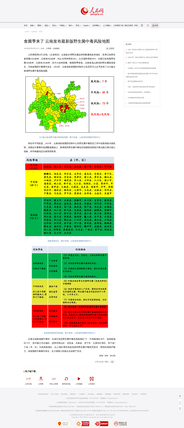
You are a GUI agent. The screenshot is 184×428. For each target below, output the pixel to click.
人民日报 (28, 384)
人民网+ (41, 384)
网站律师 (126, 394)
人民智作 (91, 384)
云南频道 (34, 31)
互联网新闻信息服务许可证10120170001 (62, 406)
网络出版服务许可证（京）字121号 (104, 411)
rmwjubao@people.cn (121, 402)
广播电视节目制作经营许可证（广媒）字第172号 (119, 406)
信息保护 (135, 394)
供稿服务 (99, 394)
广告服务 (82, 394)
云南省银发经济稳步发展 (136, 97)
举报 (136, 25)
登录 (156, 25)
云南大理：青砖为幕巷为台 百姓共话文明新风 (143, 57)
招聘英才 (73, 394)
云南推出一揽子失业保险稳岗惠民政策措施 (142, 68)
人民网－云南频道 (53, 48)
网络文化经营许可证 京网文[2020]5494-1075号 (76, 411)
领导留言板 (66, 384)
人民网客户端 (118, 25)
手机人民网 (53, 384)
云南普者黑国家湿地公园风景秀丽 (139, 103)
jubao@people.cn (113, 398)
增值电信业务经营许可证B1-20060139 (89, 406)
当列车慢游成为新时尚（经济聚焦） (140, 92)
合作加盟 (91, 394)
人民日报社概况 (42, 394)
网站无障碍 (129, 25)
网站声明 (117, 394)
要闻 (40, 31)
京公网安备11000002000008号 (139, 411)
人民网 (26, 31)
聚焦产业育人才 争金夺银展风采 (138, 63)
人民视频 (78, 384)
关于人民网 (54, 394)
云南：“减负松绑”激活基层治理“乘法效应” (142, 87)
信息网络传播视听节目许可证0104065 (47, 411)
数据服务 (108, 394)
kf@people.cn (72, 402)
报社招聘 (64, 394)
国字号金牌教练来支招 (135, 81)
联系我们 (144, 394)
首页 (25, 25)
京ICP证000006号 (122, 411)
